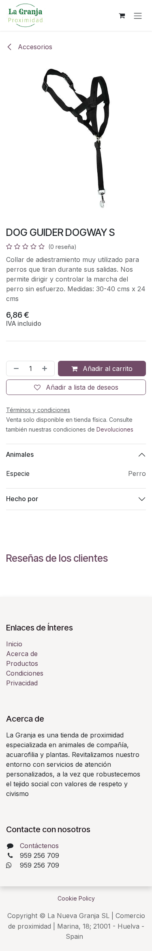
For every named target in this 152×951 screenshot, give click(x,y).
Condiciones (24, 673)
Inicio (14, 644)
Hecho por (22, 499)
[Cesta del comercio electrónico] (121, 15)
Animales (20, 454)
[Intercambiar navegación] (138, 15)
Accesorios (34, 47)
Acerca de (22, 654)
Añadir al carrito (107, 368)
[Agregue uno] (46, 368)
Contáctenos (39, 846)
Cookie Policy (76, 898)
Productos (22, 663)
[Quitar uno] (14, 368)
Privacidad (22, 683)
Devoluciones (114, 429)
